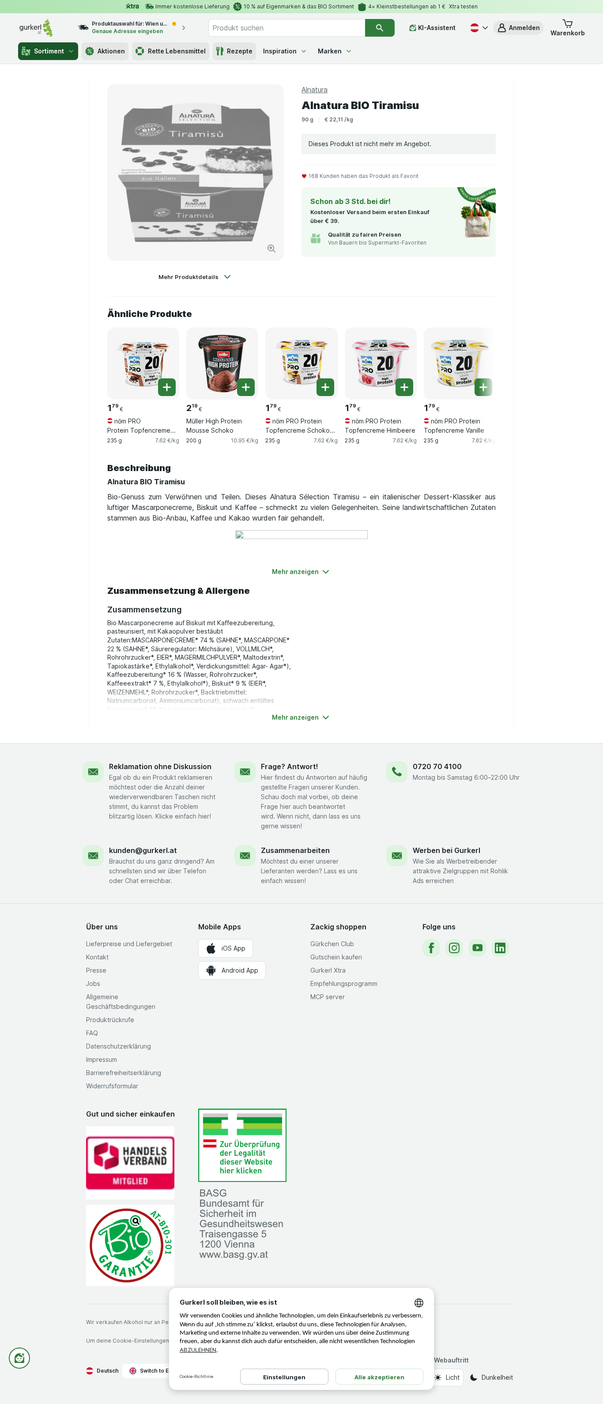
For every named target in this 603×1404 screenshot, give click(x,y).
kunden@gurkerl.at (143, 850)
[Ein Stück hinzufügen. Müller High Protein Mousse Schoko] (246, 387)
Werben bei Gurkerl (446, 850)
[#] (242, 1145)
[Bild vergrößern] (271, 249)
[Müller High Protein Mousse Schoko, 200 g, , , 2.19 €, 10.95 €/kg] (222, 364)
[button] (518, 28)
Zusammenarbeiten (295, 850)
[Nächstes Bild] (478, 363)
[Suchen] (380, 28)
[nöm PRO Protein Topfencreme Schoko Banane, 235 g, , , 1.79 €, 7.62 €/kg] (301, 364)
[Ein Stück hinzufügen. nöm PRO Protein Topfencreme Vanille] (483, 387)
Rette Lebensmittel (177, 51)
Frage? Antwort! (289, 766)
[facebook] (431, 948)
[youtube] (477, 948)
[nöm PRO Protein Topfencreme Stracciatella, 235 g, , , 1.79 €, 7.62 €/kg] (143, 364)
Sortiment (49, 51)
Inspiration (280, 51)
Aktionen (111, 51)
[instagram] (454, 948)
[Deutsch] (478, 28)
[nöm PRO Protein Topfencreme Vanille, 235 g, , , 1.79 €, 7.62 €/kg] (460, 364)
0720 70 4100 (437, 766)
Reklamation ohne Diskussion (160, 766)
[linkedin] (500, 948)
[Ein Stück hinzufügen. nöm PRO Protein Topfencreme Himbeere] (404, 387)
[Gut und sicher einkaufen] (130, 1245)
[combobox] (286, 28)
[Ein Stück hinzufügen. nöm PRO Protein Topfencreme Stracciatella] (167, 387)
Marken (330, 51)
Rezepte (240, 51)
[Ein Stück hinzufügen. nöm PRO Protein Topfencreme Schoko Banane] (325, 387)
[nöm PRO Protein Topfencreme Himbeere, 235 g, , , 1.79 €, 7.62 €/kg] (381, 364)
